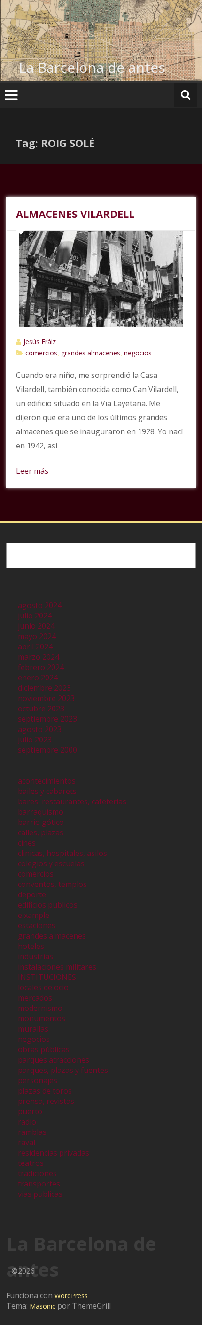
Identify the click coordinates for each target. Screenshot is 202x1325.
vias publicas (40, 1194)
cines (27, 843)
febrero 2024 (41, 667)
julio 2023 (35, 739)
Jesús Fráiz (39, 341)
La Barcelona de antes (92, 67)
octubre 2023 (41, 708)
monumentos (41, 1018)
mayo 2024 (37, 636)
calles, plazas (40, 832)
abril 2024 (35, 646)
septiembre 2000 (47, 750)
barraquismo (40, 812)
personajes (37, 1080)
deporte (32, 894)
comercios (41, 352)
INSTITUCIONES (47, 977)
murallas (33, 1029)
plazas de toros (45, 1091)
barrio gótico (41, 822)
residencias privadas (53, 1153)
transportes (39, 1184)
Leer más (32, 471)
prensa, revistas (46, 1101)
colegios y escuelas (51, 863)
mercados (35, 998)
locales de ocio (43, 987)
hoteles (31, 946)
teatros (31, 1163)
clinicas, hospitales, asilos (62, 853)
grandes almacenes (90, 352)
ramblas (32, 1132)
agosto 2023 (40, 729)
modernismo (40, 1008)
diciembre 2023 (44, 688)
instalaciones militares (57, 967)
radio (27, 1122)
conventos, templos (52, 884)
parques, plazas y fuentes (63, 1070)
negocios (138, 352)
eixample (33, 915)
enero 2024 (38, 677)
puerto (30, 1111)
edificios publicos (48, 905)
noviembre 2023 (46, 698)
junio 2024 (36, 626)
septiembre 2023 (47, 719)
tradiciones (37, 1173)
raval (26, 1142)
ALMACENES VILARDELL (75, 214)
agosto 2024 (40, 605)
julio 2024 (35, 615)
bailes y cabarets (47, 791)
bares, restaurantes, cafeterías (72, 801)
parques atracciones (53, 1060)
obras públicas (44, 1049)
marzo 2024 (38, 657)
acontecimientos (47, 781)
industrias (35, 956)
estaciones (36, 925)
